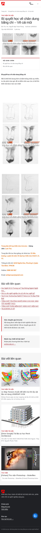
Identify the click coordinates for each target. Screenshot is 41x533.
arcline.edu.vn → (10, 344)
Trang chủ (4, 11)
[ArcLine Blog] (3, 3)
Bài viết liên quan (7, 66)
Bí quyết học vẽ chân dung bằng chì (13, 63)
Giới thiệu (4, 509)
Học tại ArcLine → (7, 519)
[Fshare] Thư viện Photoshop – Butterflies (18, 475)
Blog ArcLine (5, 507)
